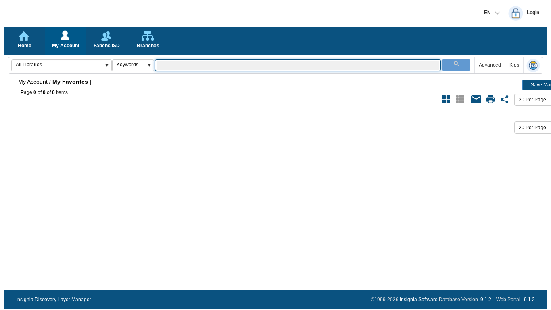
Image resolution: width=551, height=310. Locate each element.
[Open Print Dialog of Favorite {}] (490, 99)
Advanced (490, 65)
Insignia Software (419, 299)
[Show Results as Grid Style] (446, 99)
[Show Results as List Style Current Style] (460, 99)
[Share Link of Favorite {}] (505, 99)
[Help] (533, 66)
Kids (514, 65)
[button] (106, 65)
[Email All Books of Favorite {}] (476, 99)
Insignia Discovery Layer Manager (53, 299)
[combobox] (57, 64)
